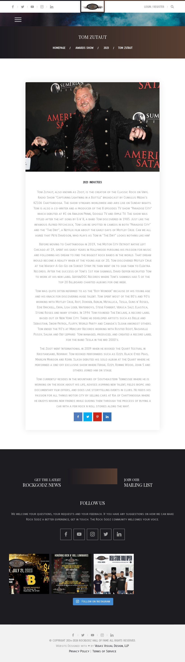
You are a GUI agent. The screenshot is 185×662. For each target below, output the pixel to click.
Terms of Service (104, 651)
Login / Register (154, 6)
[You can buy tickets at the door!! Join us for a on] (29, 574)
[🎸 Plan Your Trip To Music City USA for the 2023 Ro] (71, 574)
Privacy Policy (79, 651)
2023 (106, 47)
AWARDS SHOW (84, 47)
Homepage (59, 47)
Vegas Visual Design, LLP (111, 646)
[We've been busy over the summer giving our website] (114, 574)
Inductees (96, 182)
